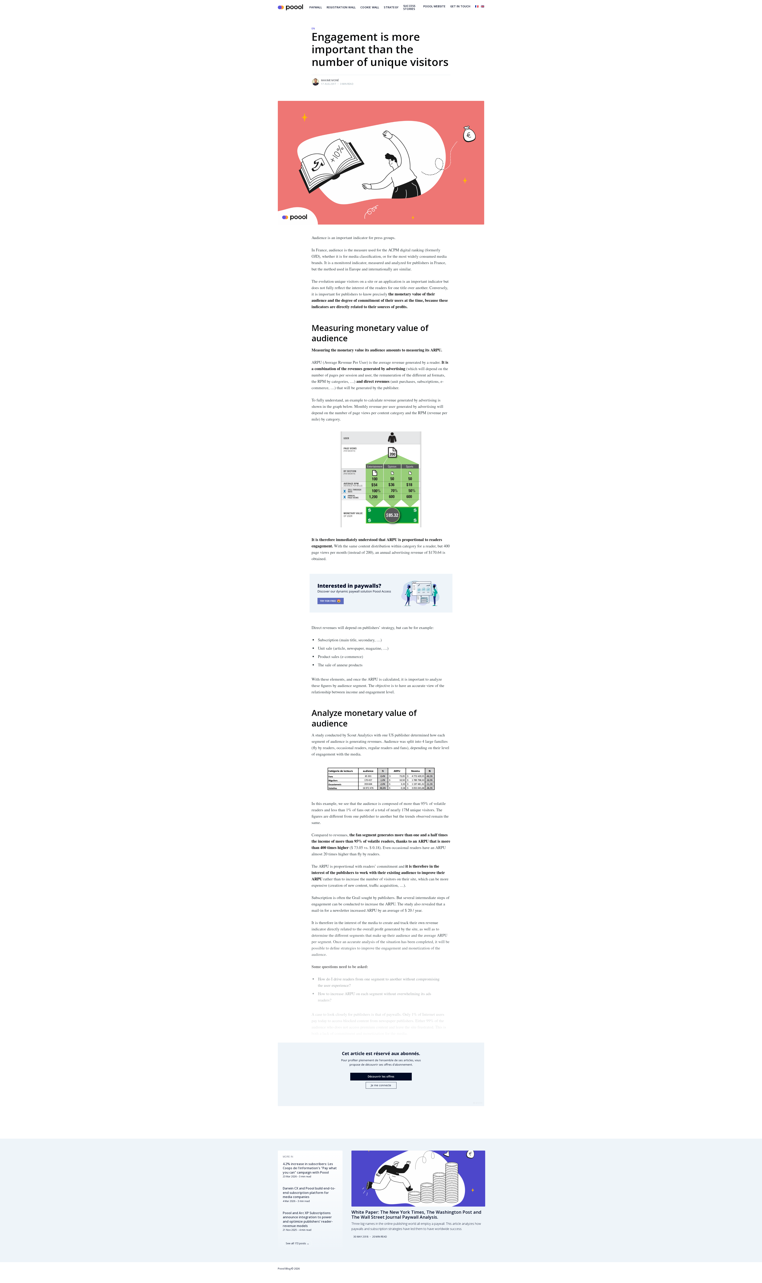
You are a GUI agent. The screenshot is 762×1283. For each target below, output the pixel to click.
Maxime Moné (330, 80)
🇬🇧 (482, 6)
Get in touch (460, 6)
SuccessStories (409, 7)
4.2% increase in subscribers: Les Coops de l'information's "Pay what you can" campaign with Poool (310, 1168)
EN (313, 28)
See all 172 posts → (297, 1243)
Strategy (391, 7)
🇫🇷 (476, 6)
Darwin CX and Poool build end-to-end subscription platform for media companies (309, 1192)
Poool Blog (284, 1268)
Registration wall (341, 7)
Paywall (315, 7)
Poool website (434, 6)
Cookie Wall (369, 7)
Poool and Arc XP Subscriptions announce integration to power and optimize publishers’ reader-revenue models (308, 1219)
